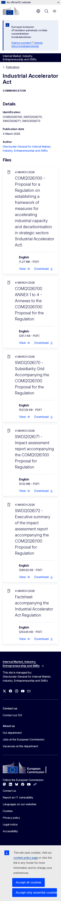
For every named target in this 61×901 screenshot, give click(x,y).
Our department (12, 732)
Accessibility (10, 831)
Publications (12, 67)
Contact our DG (12, 715)
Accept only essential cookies (36, 892)
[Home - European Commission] (11, 11)
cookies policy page (26, 857)
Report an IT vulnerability (18, 797)
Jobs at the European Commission (23, 739)
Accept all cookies (28, 882)
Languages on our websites (19, 804)
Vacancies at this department (20, 746)
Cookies (8, 811)
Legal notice (10, 824)
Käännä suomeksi (21, 42)
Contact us (9, 790)
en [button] (38, 11)
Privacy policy (11, 817)
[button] (24, 268)
